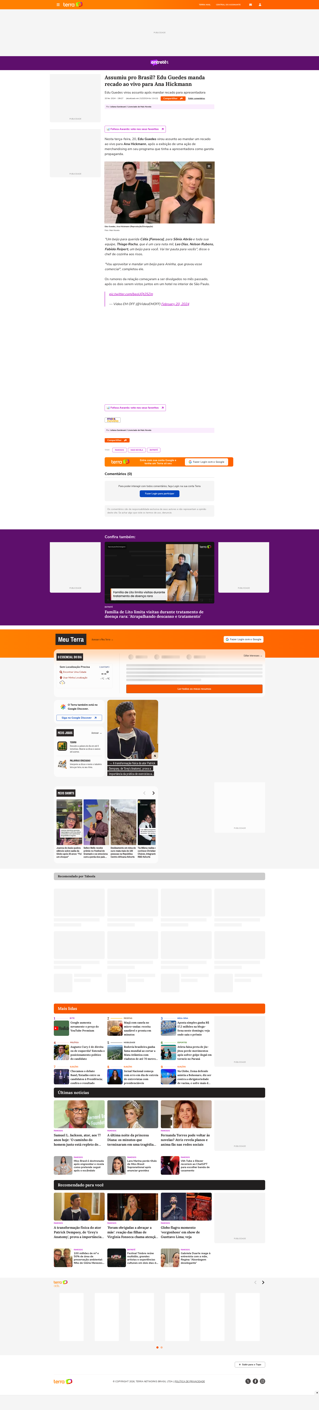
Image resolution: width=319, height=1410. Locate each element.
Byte (72, 1018)
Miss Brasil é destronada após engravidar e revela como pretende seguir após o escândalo (89, 1165)
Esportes (182, 1042)
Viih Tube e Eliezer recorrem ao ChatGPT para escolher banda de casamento (195, 1165)
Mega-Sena (182, 1018)
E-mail (250, 4)
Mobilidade (129, 1042)
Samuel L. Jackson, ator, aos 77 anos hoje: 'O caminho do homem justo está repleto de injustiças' (77, 1140)
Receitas (128, 1018)
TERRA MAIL (205, 4)
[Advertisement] (239, 1165)
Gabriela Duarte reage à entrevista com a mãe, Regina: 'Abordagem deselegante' (196, 1258)
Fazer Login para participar (159, 493)
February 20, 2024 (175, 304)
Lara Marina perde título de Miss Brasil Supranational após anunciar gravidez (142, 1165)
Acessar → (97, 732)
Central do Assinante (228, 4)
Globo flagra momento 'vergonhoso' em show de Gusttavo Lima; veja (180, 1232)
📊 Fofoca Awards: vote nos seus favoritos (132, 129)
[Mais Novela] (112, 420)
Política (74, 1042)
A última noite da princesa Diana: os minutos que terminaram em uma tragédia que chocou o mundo (130, 1140)
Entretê (154, 450)
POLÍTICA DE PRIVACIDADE (190, 1381)
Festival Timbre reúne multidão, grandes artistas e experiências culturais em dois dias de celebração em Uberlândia (142, 1258)
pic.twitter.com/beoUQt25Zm (131, 294)
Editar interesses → (253, 655)
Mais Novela (137, 450)
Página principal (73, 4)
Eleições (74, 1067)
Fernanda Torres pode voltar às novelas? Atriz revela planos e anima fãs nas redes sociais (185, 1139)
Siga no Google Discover (77, 718)
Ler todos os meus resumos (194, 689)
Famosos (119, 450)
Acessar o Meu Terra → (102, 639)
